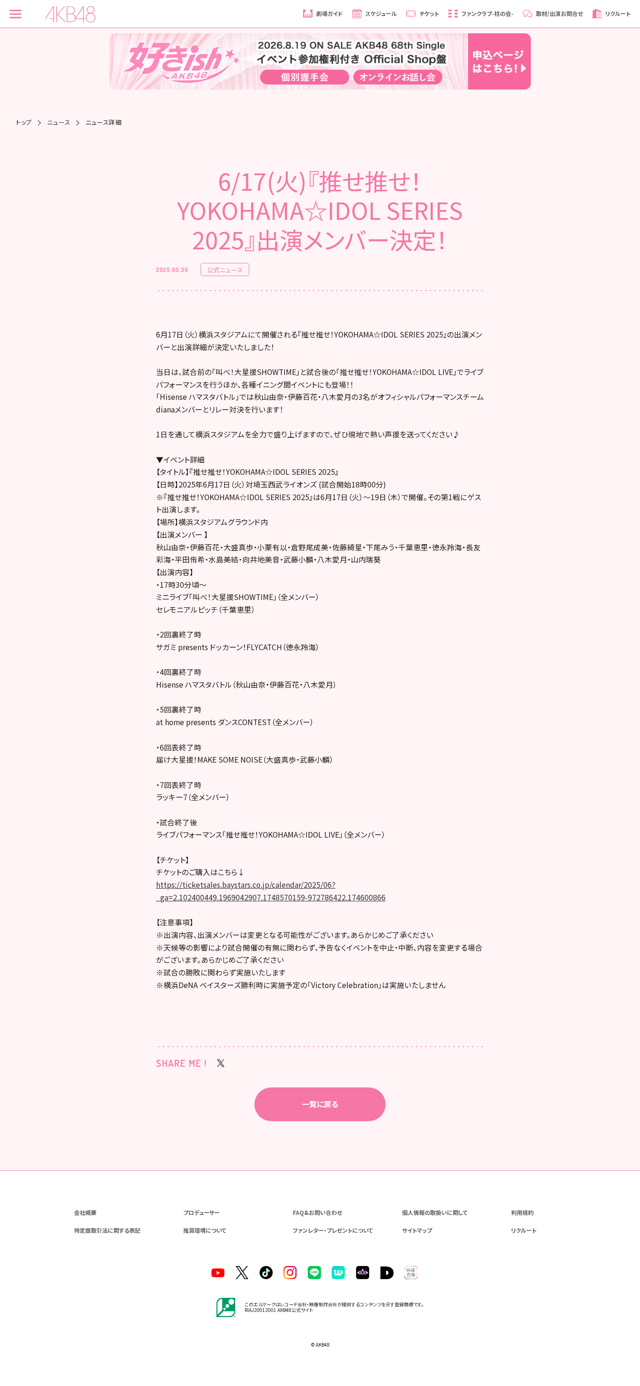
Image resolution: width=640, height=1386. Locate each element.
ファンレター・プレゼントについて (333, 1230)
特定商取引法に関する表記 (107, 1230)
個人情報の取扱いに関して (435, 1212)
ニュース (59, 122)
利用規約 (522, 1212)
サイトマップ (417, 1230)
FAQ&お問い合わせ (317, 1212)
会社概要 (85, 1212)
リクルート (523, 1230)
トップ (24, 122)
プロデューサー (201, 1212)
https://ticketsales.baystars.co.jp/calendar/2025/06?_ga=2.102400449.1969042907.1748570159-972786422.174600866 (271, 891)
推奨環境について (204, 1230)
